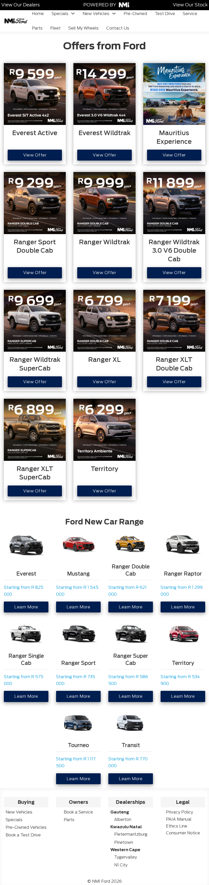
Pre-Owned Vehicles (26, 827)
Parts (37, 28)
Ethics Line (176, 826)
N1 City (120, 865)
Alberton (122, 819)
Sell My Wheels (83, 28)
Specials (59, 13)
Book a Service (78, 812)
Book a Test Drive (23, 835)
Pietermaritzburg (130, 834)
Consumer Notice (183, 833)
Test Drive (165, 13)
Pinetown (123, 842)
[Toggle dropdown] (73, 13)
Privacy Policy (179, 812)
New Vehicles (96, 13)
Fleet (55, 28)
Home (38, 13)
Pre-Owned (135, 13)
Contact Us (117, 28)
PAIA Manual (178, 819)
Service (190, 13)
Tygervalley (125, 857)
